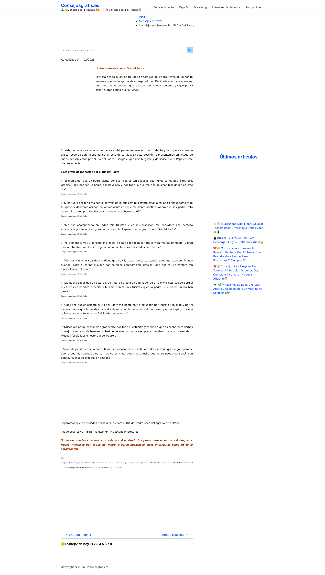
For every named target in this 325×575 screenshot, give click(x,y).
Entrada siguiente (174, 534)
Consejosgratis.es (80, 5)
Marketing (200, 7)
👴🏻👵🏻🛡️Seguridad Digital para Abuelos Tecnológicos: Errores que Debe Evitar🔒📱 (238, 228)
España (184, 7)
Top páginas (253, 7)
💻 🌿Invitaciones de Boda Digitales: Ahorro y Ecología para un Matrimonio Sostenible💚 (237, 288)
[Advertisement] (127, 120)
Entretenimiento (164, 7)
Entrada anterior (78, 534)
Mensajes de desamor (226, 7)
